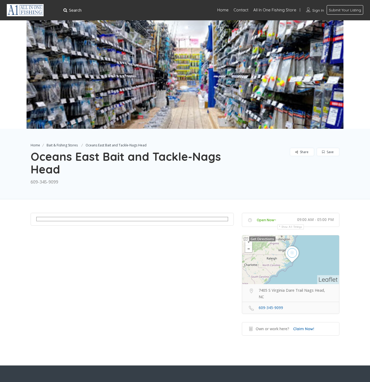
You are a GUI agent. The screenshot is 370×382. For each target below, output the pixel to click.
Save (330, 152)
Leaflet (328, 279)
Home (223, 9)
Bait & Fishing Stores (62, 145)
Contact (240, 9)
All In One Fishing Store (274, 9)
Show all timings (292, 226)
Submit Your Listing (345, 10)
